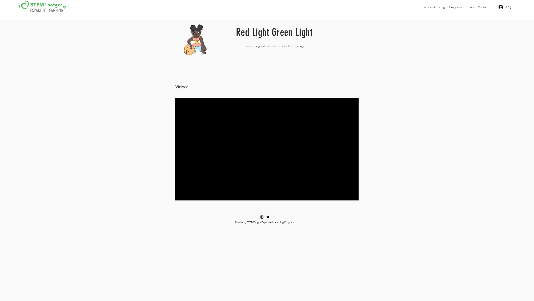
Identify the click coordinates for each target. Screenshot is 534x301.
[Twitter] (268, 217)
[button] (433, 7)
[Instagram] (262, 217)
